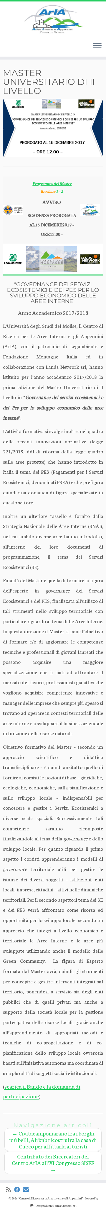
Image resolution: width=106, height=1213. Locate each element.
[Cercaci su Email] (27, 1189)
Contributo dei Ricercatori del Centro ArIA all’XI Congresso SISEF (53, 1162)
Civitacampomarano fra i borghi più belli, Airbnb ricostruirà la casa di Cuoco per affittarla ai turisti (53, 1139)
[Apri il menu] (97, 46)
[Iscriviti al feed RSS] (10, 1189)
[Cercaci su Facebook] (18, 1189)
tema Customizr (65, 1206)
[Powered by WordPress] (32, 1204)
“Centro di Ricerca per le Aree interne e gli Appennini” (50, 1198)
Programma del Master (52, 183)
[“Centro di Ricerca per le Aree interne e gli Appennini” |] (53, 19)
